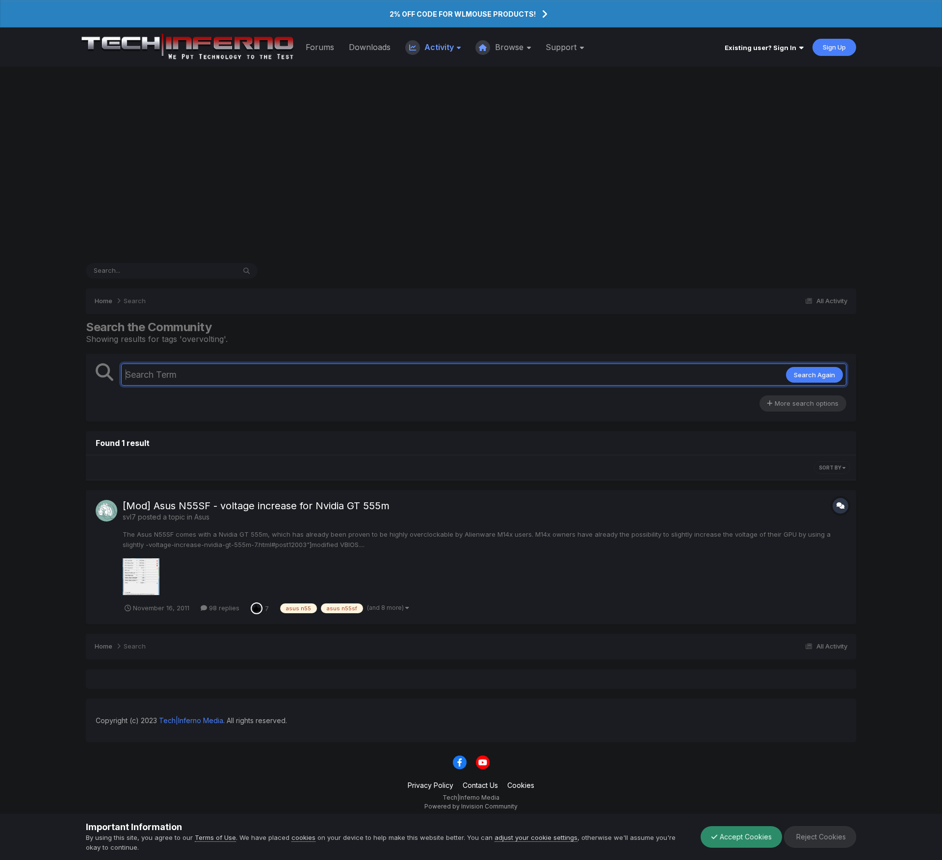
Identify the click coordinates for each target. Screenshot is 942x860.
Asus (201, 517)
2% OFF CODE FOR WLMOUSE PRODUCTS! (463, 14)
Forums (320, 47)
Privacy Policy (430, 785)
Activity (439, 47)
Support (562, 47)
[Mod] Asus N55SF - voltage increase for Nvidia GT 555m (256, 506)
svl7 (129, 517)
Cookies (520, 785)
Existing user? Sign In (762, 48)
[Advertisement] (471, 165)
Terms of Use (215, 837)
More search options (805, 403)
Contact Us (480, 785)
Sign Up (834, 47)
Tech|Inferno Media (191, 720)
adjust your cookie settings (536, 837)
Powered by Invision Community (471, 806)
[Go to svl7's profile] (106, 510)
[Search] (247, 271)
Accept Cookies (745, 837)
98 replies (223, 608)
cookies (303, 837)
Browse (509, 47)
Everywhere (205, 270)
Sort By (830, 467)
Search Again (814, 375)
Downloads (370, 47)
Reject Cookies (820, 837)
